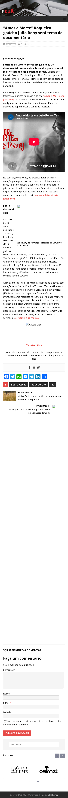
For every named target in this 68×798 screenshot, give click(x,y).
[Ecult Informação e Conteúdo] (34, 13)
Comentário (9, 669)
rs (53, 384)
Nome (6, 693)
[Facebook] (29, 367)
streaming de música (27, 317)
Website (7, 712)
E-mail (6, 702)
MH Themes (53, 795)
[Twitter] (38, 367)
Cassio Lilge (26, 44)
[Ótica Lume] (19, 770)
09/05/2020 (11, 44)
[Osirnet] (49, 770)
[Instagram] (34, 367)
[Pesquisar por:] (34, 744)
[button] (63, 18)
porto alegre (18, 384)
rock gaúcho (39, 384)
